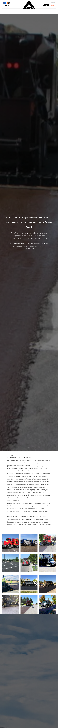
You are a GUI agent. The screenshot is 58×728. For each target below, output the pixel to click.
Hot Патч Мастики (24, 11)
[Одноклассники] (7, 3)
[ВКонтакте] (5, 3)
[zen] (8, 5)
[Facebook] (4, 3)
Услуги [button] (22, 10)
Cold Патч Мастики (34, 11)
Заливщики (9, 10)
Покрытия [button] (39, 10)
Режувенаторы (46, 10)
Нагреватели (16, 10)
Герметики (53, 10)
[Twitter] (9, 3)
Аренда (33, 10)
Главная (3, 10)
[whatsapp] (3, 5)
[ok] (6, 5)
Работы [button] (28, 10)
